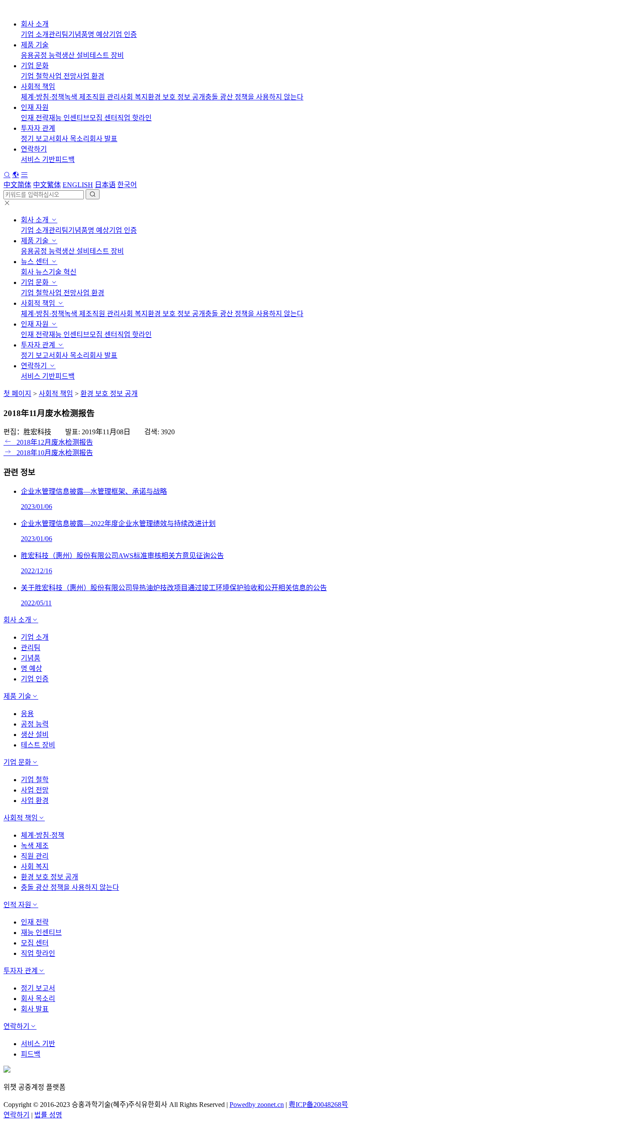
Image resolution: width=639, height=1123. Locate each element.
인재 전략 (35, 118)
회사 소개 (35, 24)
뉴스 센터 (35, 261)
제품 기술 (35, 45)
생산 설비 (76, 55)
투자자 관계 (38, 128)
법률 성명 (48, 1115)
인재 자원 (35, 107)
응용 (27, 55)
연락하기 (34, 149)
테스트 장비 (107, 55)
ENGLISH (78, 184)
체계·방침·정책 (42, 97)
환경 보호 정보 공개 (176, 97)
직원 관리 (106, 97)
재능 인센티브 (69, 118)
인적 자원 (17, 904)
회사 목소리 (72, 138)
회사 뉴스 (35, 272)
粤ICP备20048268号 (318, 1104)
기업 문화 (35, 65)
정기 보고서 (38, 138)
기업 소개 (35, 34)
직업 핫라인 (134, 118)
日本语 (105, 184)
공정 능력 (48, 55)
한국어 (127, 184)
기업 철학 (35, 76)
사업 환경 (90, 76)
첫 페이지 (17, 393)
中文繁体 (47, 184)
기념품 (78, 34)
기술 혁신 (63, 272)
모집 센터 (103, 118)
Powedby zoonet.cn (257, 1104)
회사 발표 (103, 138)
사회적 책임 (38, 86)
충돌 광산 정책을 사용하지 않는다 (254, 97)
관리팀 (58, 34)
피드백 (65, 159)
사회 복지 (134, 97)
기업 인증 (123, 34)
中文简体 (17, 184)
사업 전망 (63, 76)
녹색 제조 (78, 97)
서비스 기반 (38, 159)
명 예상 (98, 34)
